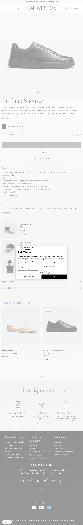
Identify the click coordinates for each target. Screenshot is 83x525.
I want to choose (28, 276)
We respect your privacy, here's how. (28, 270)
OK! (54, 276)
